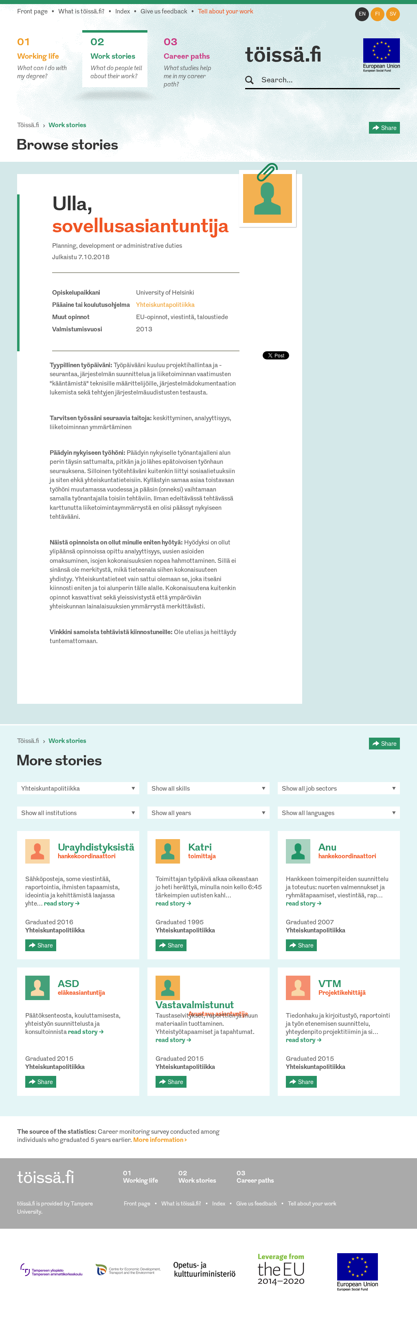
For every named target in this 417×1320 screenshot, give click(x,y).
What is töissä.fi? (81, 12)
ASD (68, 984)
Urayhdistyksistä (96, 848)
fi (377, 14)
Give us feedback (163, 12)
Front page (32, 12)
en (362, 14)
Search (253, 80)
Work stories (67, 126)
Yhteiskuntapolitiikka (165, 305)
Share (389, 127)
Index (122, 12)
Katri (200, 848)
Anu (327, 848)
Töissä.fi (28, 126)
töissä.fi (283, 56)
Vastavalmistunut (195, 1006)
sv (393, 14)
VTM (329, 984)
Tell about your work (225, 12)
